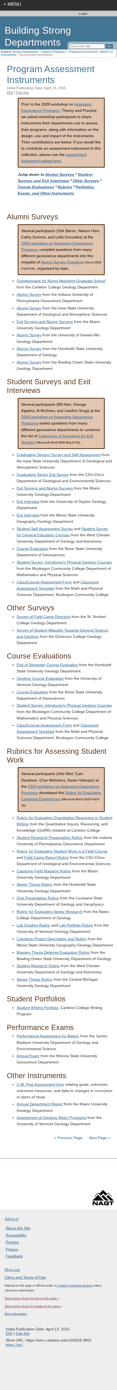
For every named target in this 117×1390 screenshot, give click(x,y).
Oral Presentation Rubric (38, 898)
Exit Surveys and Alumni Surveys (45, 321)
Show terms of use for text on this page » (32, 1298)
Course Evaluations (36, 187)
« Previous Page (68, 1138)
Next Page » (99, 1138)
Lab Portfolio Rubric (76, 925)
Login (83, 13)
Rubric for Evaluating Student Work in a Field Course (62, 851)
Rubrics (65, 187)
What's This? (14, 1344)
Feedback (14, 1256)
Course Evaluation (32, 548)
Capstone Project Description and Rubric (52, 939)
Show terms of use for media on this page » (33, 1306)
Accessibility (16, 1235)
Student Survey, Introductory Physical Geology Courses (64, 562)
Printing (12, 1242)
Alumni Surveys (59, 174)
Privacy (12, 1249)
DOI (10, 93)
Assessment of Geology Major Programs (51, 1117)
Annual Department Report (40, 1104)
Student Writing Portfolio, (38, 1007)
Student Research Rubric (38, 966)
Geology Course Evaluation (40, 678)
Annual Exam (28, 1056)
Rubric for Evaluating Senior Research (49, 911)
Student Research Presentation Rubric (50, 837)
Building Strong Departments (19, 51)
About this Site (18, 1228)
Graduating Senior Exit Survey (43, 474)
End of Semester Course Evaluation (47, 665)
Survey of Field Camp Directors (43, 616)
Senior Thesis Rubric (35, 884)
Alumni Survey (29, 294)
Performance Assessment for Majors (48, 1036)
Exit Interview (28, 501)
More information (16, 1313)
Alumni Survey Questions (62, 262)
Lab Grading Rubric (33, 925)
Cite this (22, 93)
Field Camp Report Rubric (46, 857)
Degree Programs (53, 51)
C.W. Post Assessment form (40, 1084)
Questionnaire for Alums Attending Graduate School (61, 281)
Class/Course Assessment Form (44, 582)
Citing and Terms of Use (25, 1277)
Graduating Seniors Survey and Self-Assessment (59, 455)
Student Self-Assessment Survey (45, 529)
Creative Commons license (74, 1285)
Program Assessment (83, 51)
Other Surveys (86, 181)
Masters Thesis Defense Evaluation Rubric (53, 952)
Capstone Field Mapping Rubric (44, 871)
